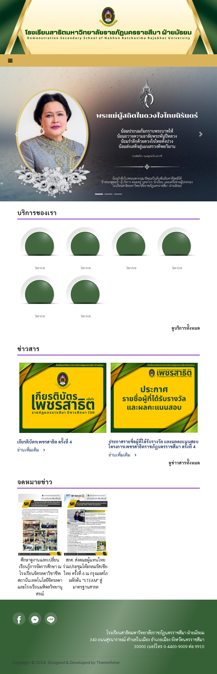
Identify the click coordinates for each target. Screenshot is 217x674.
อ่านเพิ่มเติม (28, 450)
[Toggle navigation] (10, 60)
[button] (16, 134)
